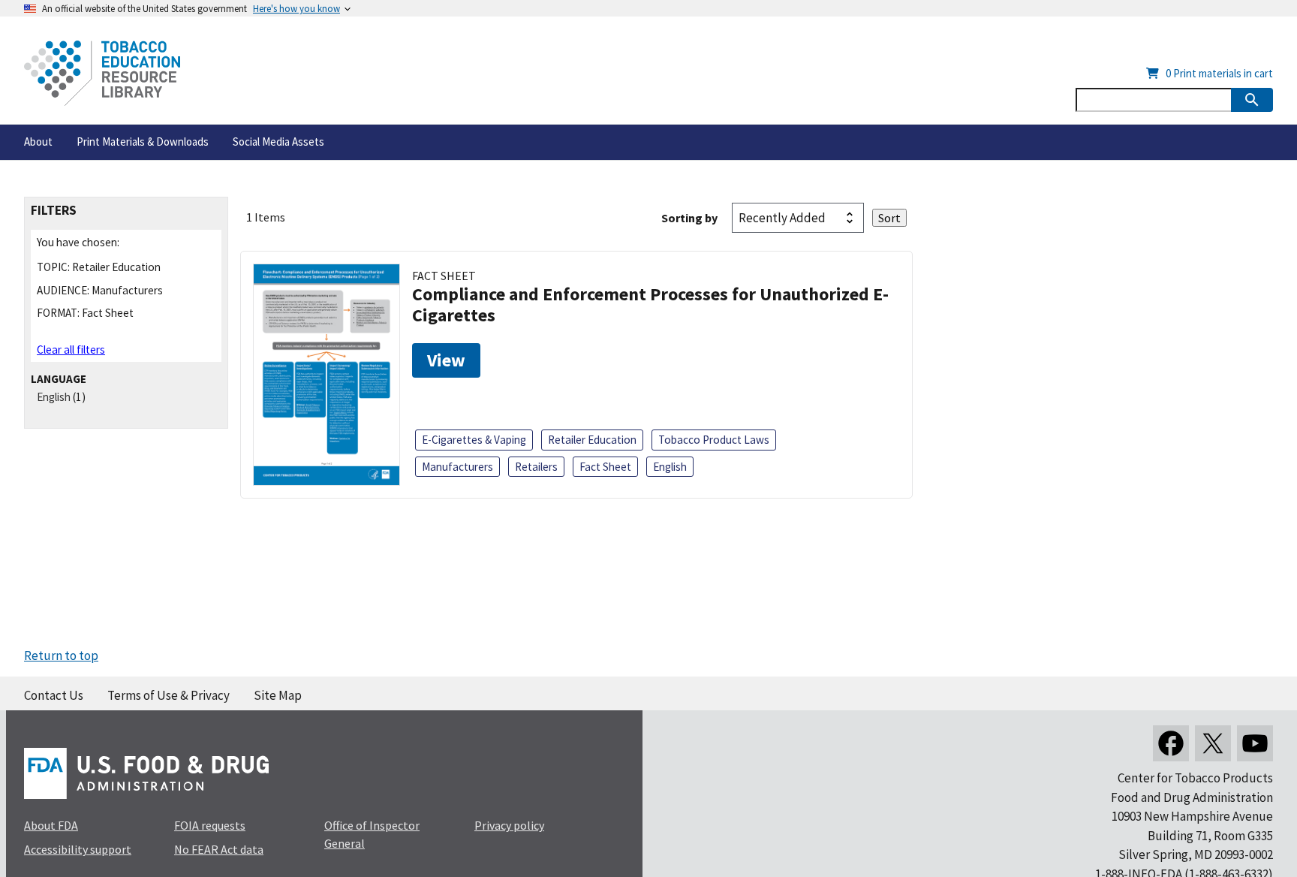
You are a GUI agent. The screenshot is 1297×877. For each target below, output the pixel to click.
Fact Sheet (605, 467)
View (446, 360)
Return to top (61, 655)
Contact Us (53, 695)
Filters (54, 210)
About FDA (51, 825)
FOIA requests (209, 825)
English (54, 397)
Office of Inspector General (372, 834)
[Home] (102, 73)
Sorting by (689, 218)
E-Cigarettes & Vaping (474, 439)
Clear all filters (71, 349)
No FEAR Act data (218, 849)
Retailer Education (592, 439)
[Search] (1252, 100)
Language (58, 379)
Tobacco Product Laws (713, 439)
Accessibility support (77, 849)
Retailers (536, 467)
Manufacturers (457, 467)
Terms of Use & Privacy (168, 695)
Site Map (278, 695)
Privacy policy (509, 825)
